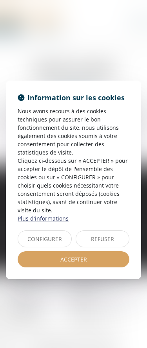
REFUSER (102, 239)
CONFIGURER (44, 239)
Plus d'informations (43, 218)
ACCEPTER (73, 259)
